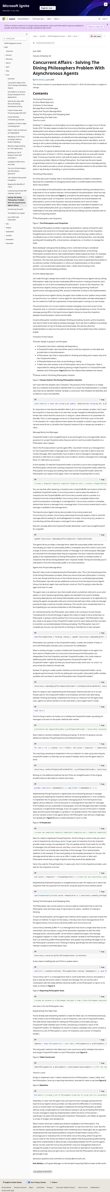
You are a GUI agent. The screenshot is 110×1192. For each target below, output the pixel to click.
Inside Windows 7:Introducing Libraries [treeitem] (16, 118)
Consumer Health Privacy (65, 1187)
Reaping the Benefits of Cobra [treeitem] (16, 185)
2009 (69, 36)
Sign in (104, 19)
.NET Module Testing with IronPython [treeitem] (17, 179)
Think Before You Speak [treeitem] (16, 213)
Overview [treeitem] (9, 51)
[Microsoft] (4, 18)
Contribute (40, 1187)
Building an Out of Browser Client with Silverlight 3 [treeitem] (15, 155)
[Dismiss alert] (105, 4)
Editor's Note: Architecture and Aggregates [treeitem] (17, 131)
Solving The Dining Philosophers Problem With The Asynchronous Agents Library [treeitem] (16, 201)
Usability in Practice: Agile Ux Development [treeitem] (17, 124)
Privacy (49, 1187)
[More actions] (105, 36)
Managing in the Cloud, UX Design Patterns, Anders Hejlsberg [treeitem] (16, 139)
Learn (35, 36)
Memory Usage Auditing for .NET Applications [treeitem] (16, 147)
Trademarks (94, 1187)
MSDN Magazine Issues (56, 36)
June (75, 36)
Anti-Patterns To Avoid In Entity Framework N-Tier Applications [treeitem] (17, 94)
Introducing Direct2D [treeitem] (15, 209)
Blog (30, 1187)
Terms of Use (83, 1187)
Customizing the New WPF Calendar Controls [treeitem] (17, 192)
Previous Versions (20, 1187)
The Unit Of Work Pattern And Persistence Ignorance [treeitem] (17, 171)
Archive (42, 36)
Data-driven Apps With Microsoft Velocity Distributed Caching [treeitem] (16, 103)
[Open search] (99, 19)
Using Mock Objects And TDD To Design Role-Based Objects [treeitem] (17, 85)
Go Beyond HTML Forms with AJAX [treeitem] (16, 163)
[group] (70, 403)
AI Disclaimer (6, 1187)
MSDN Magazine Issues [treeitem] (12, 43)
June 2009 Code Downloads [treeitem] (13, 218)
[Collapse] (27, 34)
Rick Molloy (39, 80)
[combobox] (15, 38)
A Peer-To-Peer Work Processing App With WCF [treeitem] (17, 111)
